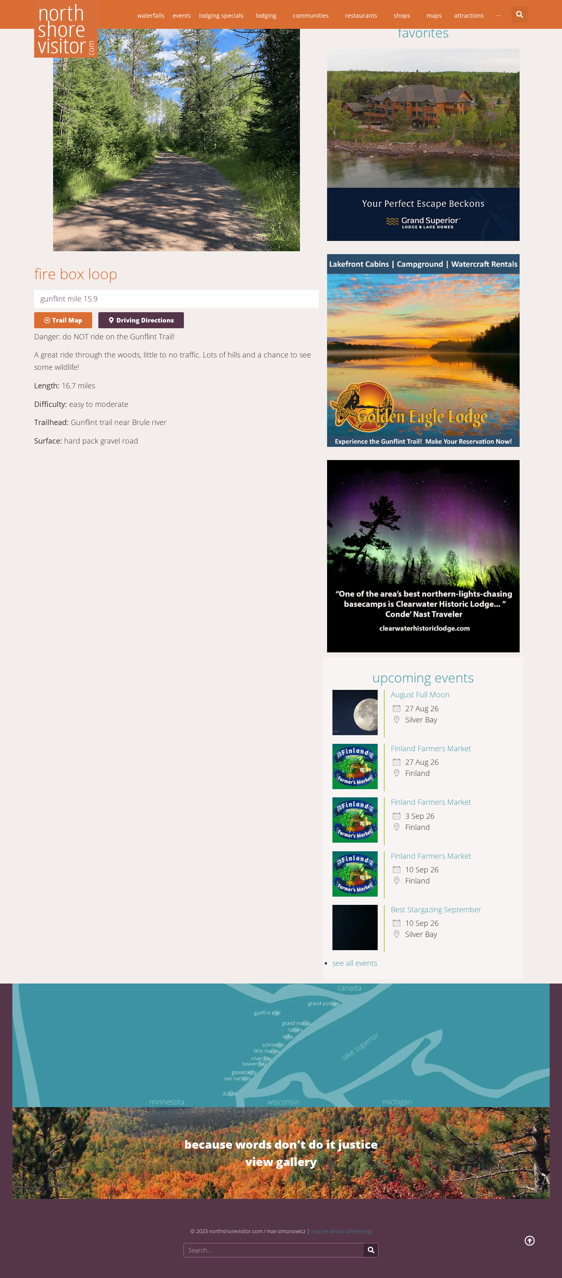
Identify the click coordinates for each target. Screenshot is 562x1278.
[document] (281, 639)
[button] (401, 513)
